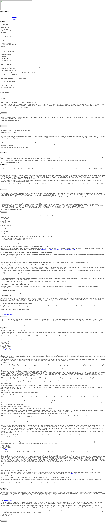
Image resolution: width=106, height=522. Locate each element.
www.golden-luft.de (7, 38)
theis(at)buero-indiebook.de (10, 81)
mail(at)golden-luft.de (8, 36)
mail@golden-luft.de (8, 449)
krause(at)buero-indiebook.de (10, 75)
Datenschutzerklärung (8, 94)
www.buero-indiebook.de (8, 87)
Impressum (2, 94)
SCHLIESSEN (3, 113)
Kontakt (13, 19)
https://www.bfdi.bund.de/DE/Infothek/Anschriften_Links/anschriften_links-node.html (59, 249)
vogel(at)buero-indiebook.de (10, 70)
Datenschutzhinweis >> (73, 473)
